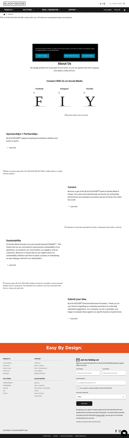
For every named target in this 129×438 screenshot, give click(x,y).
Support (72, 10)
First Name (79, 369)
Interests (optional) (82, 392)
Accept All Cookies (88, 56)
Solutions (27, 10)
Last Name (105, 369)
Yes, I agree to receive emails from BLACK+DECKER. (96, 388)
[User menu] (124, 10)
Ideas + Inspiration (50, 10)
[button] (116, 431)
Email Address (80, 378)
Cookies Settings (42, 56)
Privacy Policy (100, 415)
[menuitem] (9, 9)
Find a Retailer (107, 10)
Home (4, 14)
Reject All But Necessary (72, 56)
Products (8, 10)
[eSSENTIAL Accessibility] (102, 3)
